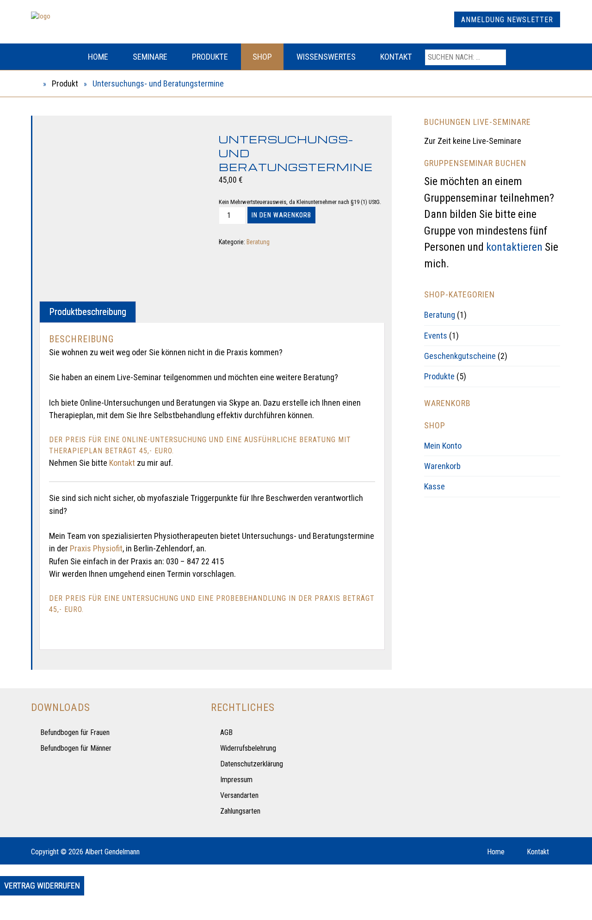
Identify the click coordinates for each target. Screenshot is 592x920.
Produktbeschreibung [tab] (87, 311)
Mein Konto (443, 446)
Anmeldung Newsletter (507, 19)
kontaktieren (514, 247)
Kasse (434, 486)
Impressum (236, 779)
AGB (226, 732)
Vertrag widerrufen (42, 885)
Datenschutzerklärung (251, 763)
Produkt (65, 83)
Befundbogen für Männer (75, 748)
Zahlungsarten (240, 811)
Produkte (210, 57)
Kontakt (396, 57)
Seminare (150, 57)
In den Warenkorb (281, 215)
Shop (262, 57)
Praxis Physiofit (95, 548)
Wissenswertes (326, 57)
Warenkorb (442, 466)
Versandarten (239, 795)
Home (98, 57)
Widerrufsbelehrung (248, 748)
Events (435, 335)
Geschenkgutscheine (460, 356)
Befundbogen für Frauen (75, 732)
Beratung (258, 242)
